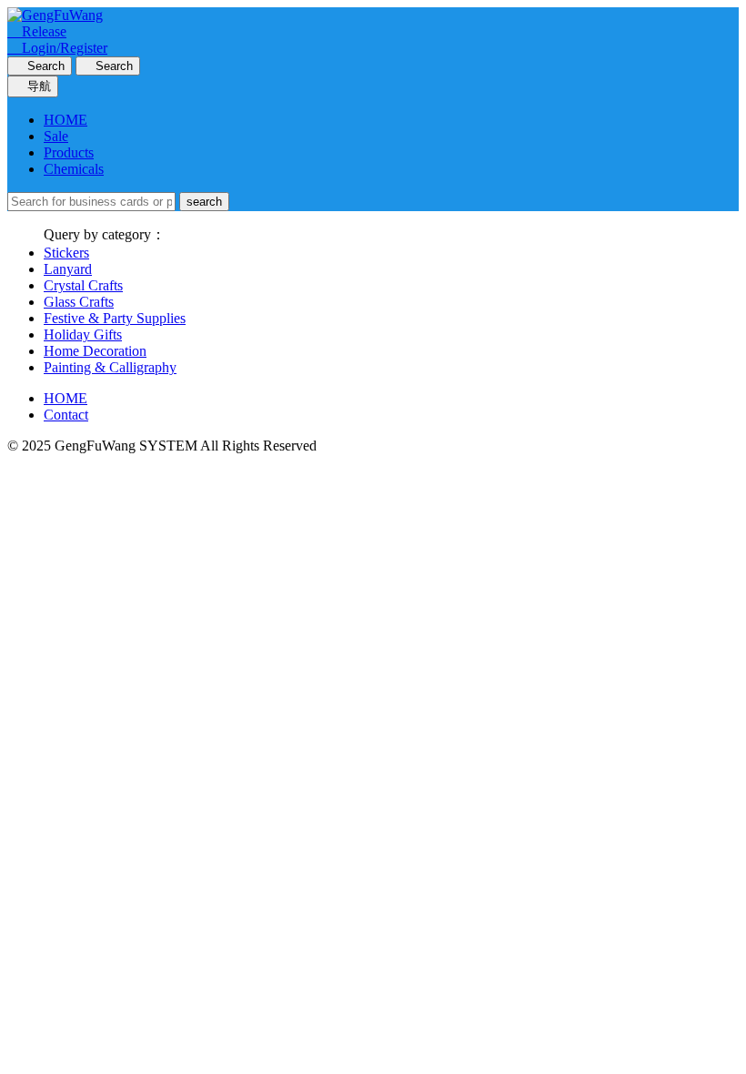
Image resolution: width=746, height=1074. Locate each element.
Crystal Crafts (83, 285)
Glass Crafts (79, 301)
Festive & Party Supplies (115, 318)
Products (69, 152)
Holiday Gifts (83, 334)
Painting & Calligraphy (110, 367)
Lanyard (68, 269)
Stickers (66, 252)
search (204, 201)
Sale (56, 136)
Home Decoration (95, 351)
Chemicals (74, 169)
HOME (65, 119)
